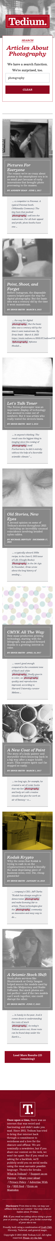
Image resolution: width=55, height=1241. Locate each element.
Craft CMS (46, 1227)
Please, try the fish (32, 1238)
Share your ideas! (29, 1178)
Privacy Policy (18, 1182)
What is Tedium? (17, 1174)
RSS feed (18, 1186)
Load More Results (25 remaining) (27, 1057)
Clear (27, 90)
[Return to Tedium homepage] (28, 21)
